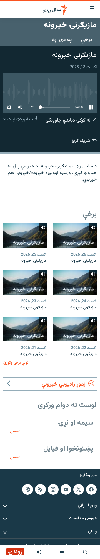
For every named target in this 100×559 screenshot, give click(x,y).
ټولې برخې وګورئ (16, 362)
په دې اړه (62, 39)
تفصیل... (13, 431)
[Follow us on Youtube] (66, 489)
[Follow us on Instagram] (53, 489)
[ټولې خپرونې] (39, 552)
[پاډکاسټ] (27, 489)
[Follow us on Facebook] (91, 489)
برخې (86, 39)
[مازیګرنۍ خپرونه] (75, 235)
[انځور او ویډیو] (62, 552)
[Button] (84, 142)
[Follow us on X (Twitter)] (78, 489)
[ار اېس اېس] (40, 489)
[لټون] (85, 552)
